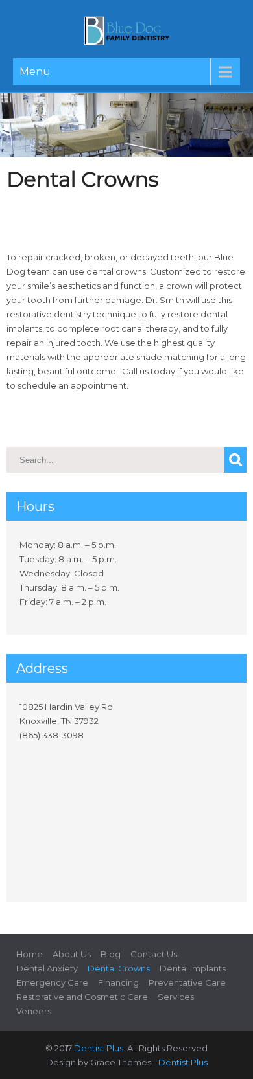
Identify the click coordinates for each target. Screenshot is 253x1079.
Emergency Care (52, 982)
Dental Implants (193, 968)
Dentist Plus (183, 1062)
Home (29, 954)
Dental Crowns (119, 968)
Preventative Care (187, 982)
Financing (118, 982)
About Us (72, 954)
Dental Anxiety (47, 968)
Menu (35, 71)
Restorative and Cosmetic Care (82, 997)
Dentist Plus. (99, 1048)
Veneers (33, 1011)
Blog (111, 954)
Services (176, 997)
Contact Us (153, 954)
